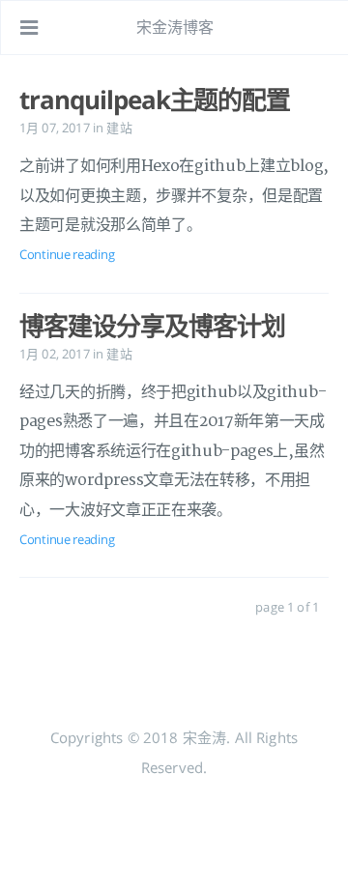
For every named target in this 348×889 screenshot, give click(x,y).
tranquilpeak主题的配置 (154, 99)
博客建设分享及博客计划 (152, 325)
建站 (118, 127)
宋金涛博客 (175, 27)
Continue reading (66, 254)
